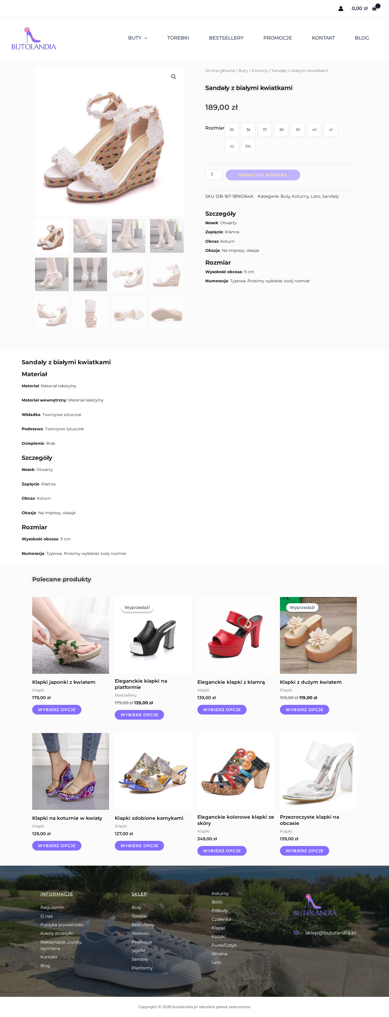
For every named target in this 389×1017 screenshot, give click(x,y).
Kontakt (323, 38)
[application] (144, 38)
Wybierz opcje (57, 709)
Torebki (178, 38)
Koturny (260, 70)
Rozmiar (215, 128)
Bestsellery (226, 38)
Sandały (330, 196)
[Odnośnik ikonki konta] (340, 8)
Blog (362, 38)
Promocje (277, 38)
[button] (174, 77)
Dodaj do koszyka (262, 175)
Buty (135, 38)
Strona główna (220, 70)
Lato (315, 196)
